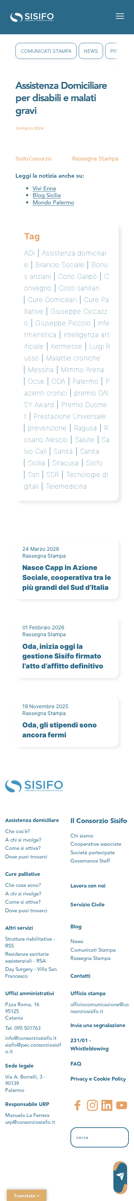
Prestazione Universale (70, 416)
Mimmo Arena (82, 370)
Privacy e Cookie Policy (98, 1079)
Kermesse (66, 346)
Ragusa (85, 428)
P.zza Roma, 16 (22, 1005)
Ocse (36, 381)
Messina (41, 370)
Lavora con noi (87, 886)
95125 (12, 1011)
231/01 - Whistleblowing (89, 1045)
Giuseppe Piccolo (63, 323)
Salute (84, 440)
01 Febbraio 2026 (43, 627)
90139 (12, 1083)
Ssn (33, 475)
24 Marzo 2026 (40, 549)
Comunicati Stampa (46, 51)
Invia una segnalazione (97, 1026)
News (91, 51)
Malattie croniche (73, 358)
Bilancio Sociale (59, 265)
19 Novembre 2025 (45, 706)
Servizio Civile (87, 905)
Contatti (80, 976)
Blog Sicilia (47, 195)
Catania (14, 1018)
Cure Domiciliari (52, 300)
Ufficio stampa (87, 994)
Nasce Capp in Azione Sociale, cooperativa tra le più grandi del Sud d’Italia (66, 577)
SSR (52, 475)
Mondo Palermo (53, 202)
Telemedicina (66, 486)
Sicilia (36, 463)
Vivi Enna (44, 188)
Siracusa (65, 463)
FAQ (75, 1064)
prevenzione (47, 428)
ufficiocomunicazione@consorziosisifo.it (99, 1008)
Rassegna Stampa (95, 158)
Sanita (89, 451)
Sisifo (94, 463)
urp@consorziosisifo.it (30, 1122)
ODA (58, 381)
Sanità (63, 451)
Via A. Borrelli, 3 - (25, 1077)
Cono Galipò (77, 276)
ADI (29, 253)
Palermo (85, 381)
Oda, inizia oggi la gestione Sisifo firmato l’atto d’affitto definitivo (62, 656)
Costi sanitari (79, 288)
